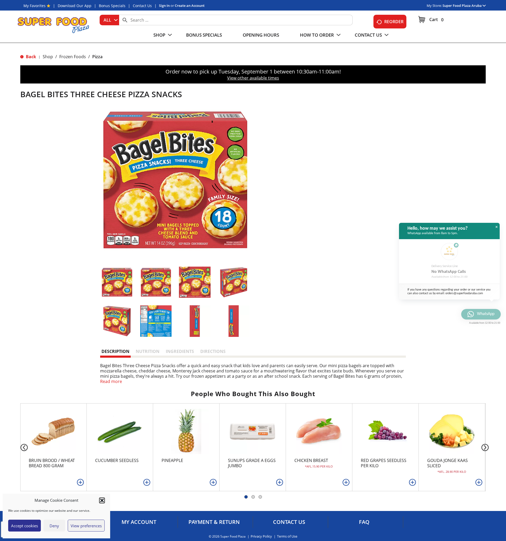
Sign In (164, 5)
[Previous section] (19, 447)
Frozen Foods (72, 57)
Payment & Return (214, 522)
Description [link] (115, 351)
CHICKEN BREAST (311, 460)
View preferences (86, 525)
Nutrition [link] (147, 351)
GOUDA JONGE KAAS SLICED (447, 463)
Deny (54, 525)
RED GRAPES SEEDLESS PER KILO (383, 463)
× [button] (496, 227)
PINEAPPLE (172, 460)
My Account (138, 522)
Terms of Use (287, 536)
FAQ (364, 522)
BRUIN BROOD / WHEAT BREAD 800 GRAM (52, 463)
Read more (111, 381)
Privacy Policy (261, 536)
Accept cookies (24, 525)
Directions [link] (213, 351)
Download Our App (74, 5)
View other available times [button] (253, 78)
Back (30, 57)
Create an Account (190, 5)
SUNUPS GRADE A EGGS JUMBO (252, 463)
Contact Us (142, 5)
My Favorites (34, 5)
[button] (102, 500)
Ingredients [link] (180, 351)
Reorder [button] (393, 21)
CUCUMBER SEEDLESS (117, 460)
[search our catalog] (125, 20)
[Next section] (486, 447)
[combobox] (109, 20)
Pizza (97, 57)
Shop (48, 57)
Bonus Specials (112, 5)
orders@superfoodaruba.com (464, 293)
